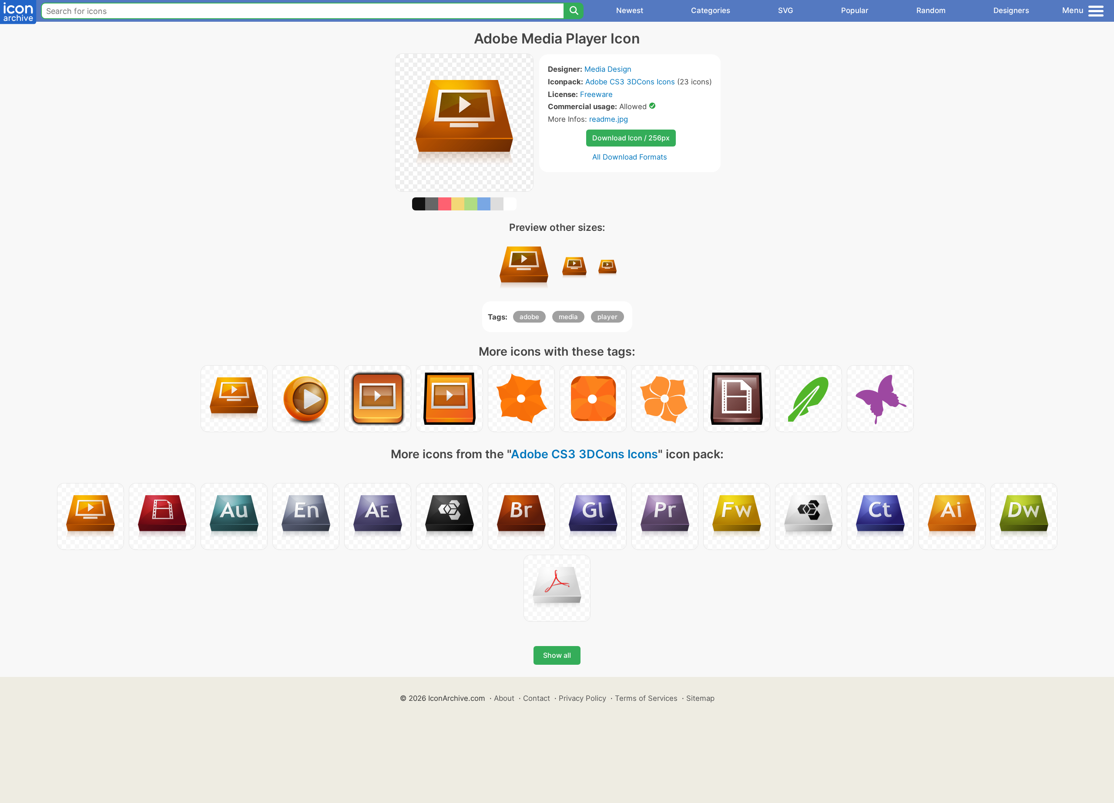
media (568, 317)
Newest (629, 10)
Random (931, 10)
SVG (785, 10)
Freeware (596, 94)
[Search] (574, 11)
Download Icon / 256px (631, 137)
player (607, 317)
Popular (855, 10)
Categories (710, 10)
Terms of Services (646, 698)
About (504, 698)
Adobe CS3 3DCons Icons (630, 81)
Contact (536, 698)
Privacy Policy (582, 698)
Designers (1011, 10)
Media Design (607, 69)
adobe (529, 317)
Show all (557, 655)
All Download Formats (629, 157)
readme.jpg (608, 119)
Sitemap (700, 698)
